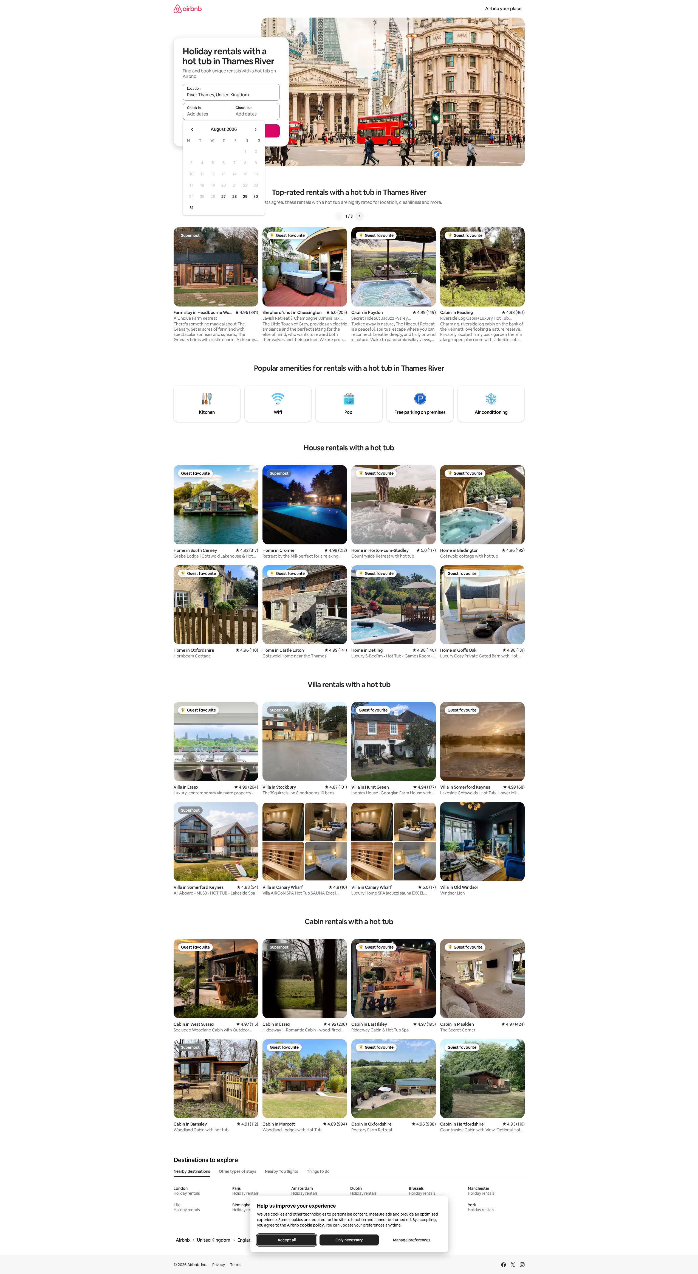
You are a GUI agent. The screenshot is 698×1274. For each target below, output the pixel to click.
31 (191, 207)
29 (245, 196)
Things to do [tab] (318, 1171)
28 (234, 196)
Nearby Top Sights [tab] (281, 1171)
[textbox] (207, 114)
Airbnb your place (503, 9)
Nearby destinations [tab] (192, 1171)
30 (255, 196)
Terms (235, 1264)
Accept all (287, 1240)
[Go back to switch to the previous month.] (192, 129)
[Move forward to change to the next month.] (255, 129)
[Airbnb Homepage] (188, 8)
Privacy (218, 1264)
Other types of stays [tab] (237, 1171)
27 (223, 196)
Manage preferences (411, 1240)
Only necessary (349, 1240)
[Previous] (339, 216)
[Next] (359, 216)
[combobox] (231, 94)
